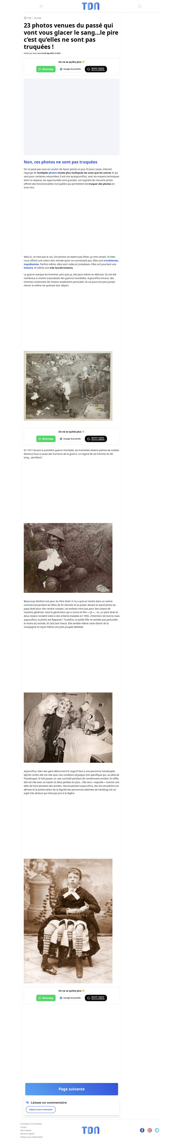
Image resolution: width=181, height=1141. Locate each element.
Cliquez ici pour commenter (41, 1109)
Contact (23, 1127)
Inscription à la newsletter (31, 1124)
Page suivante (72, 1089)
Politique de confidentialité (31, 1137)
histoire (28, 267)
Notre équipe (25, 1130)
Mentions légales (27, 1133)
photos (53, 172)
